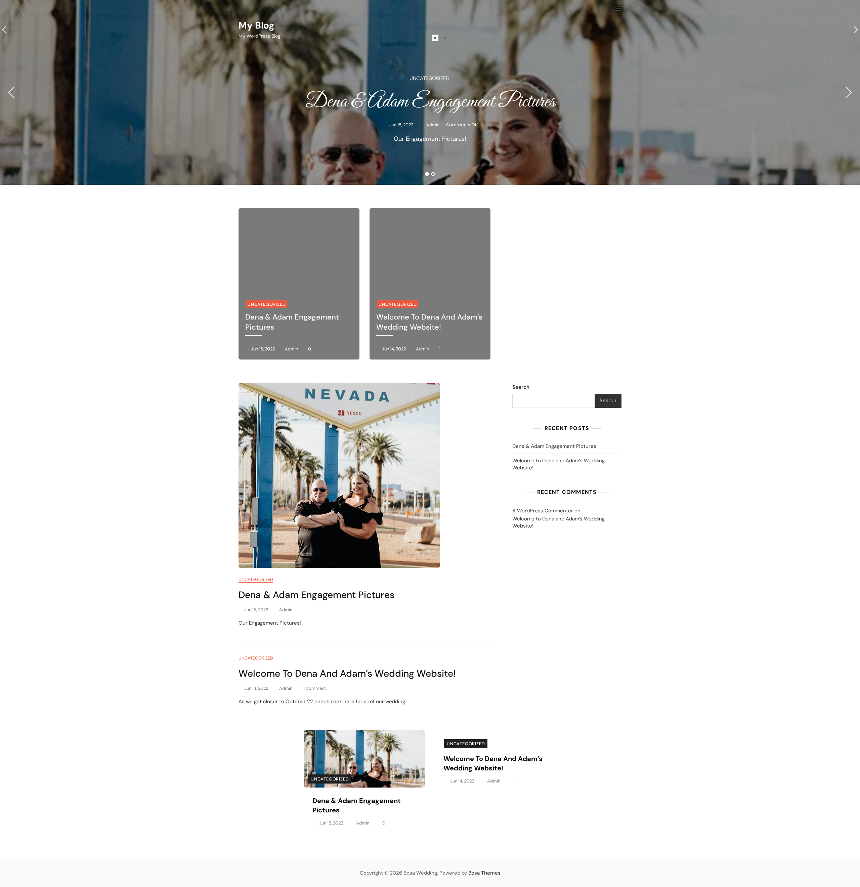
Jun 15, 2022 (400, 125)
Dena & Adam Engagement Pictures (430, 102)
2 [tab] (445, 38)
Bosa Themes (484, 873)
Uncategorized (429, 78)
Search (520, 387)
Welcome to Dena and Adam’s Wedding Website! (429, 322)
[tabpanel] (430, 92)
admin (432, 125)
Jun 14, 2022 (393, 349)
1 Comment (314, 688)
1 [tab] (435, 38)
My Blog (256, 25)
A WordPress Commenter (542, 510)
